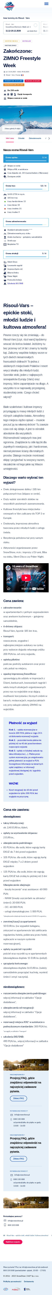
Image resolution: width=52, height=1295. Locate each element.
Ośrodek (21, 138)
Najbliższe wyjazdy (13, 1242)
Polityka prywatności (12, 1282)
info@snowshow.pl (22, 1115)
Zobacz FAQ (18, 1098)
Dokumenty (29, 1282)
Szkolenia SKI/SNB (15, 283)
